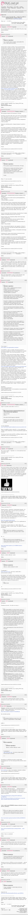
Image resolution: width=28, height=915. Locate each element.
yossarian (4, 272)
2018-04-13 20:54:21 (5, 446)
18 (10, 21)
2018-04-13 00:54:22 (5, 34)
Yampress (4, 26)
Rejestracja (13, 7)
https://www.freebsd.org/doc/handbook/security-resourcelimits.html (13, 427)
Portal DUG (3, 6)
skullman (4, 259)
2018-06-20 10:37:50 (5, 822)
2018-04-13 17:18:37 (5, 402)
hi (2, 465)
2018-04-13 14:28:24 (5, 271)
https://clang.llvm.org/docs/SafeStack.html (9, 88)
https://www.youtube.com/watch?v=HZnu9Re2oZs (10, 711)
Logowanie (19, 7)
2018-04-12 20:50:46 (5, 25)
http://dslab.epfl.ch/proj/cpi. (9, 89)
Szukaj (8, 7)
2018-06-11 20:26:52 (5, 599)
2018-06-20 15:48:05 (5, 848)
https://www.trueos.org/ (5, 571)
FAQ (8, 6)
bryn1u (3, 36)
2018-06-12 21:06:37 (5, 694)
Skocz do (3, 908)
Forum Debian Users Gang (16, 22)
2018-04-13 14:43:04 (5, 280)
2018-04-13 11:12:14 (5, 258)
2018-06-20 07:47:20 (5, 784)
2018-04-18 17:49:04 (5, 559)
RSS (23, 7)
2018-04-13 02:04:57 (5, 158)
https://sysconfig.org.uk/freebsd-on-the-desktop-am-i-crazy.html (13, 798)
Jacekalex (4, 111)
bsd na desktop (4, 770)
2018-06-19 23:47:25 (5, 736)
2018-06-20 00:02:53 (5, 766)
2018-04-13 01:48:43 (5, 109)
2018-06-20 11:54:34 (5, 838)
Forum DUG (16, 6)
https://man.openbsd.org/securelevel (8, 520)
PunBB (25, 908)
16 (8, 21)
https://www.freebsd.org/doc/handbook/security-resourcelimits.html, (13, 366)
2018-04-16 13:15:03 (5, 551)
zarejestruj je (13, 10)
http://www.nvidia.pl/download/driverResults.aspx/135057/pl (12, 893)
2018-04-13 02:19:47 (5, 191)
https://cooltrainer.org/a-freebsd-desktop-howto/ (10, 799)
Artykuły (11, 6)
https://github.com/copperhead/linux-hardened (9, 347)
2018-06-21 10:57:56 (5, 879)
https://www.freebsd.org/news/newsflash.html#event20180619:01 (13, 817)
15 (7, 21)
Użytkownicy (3, 7)
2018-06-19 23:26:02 (5, 704)
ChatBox (21, 6)
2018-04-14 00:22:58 (5, 463)
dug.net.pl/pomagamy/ (18, 18)
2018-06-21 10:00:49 (5, 869)
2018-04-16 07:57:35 (5, 503)
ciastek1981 (4, 824)
